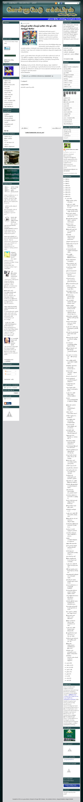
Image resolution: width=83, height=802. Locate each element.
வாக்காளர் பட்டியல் (68, 48)
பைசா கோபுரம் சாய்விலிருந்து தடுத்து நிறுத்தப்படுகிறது (71, 344)
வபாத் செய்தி (7, 104)
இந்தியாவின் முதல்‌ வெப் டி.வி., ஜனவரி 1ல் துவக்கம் (71, 231)
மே (67, 676)
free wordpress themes (51, 799)
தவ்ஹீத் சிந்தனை (13, 3)
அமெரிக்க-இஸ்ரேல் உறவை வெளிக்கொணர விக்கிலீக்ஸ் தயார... (72, 602)
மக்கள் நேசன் (7, 126)
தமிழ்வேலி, (69, 716)
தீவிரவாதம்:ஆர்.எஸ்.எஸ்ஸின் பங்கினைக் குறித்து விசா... (72, 339)
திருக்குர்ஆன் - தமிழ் (9, 379)
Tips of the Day (8, 106)
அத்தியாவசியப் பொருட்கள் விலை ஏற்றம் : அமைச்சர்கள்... (72, 245)
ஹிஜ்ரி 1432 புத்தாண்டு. (71, 543)
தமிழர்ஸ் (74, 715)
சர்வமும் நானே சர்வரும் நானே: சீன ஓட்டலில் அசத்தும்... (71, 456)
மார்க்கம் (6, 98)
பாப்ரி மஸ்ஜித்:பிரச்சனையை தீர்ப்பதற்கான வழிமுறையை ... (72, 597)
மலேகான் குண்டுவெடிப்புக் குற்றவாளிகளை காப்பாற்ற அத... (72, 451)
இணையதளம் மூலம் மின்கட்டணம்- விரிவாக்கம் (70, 617)
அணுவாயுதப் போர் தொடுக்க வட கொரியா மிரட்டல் (72, 437)
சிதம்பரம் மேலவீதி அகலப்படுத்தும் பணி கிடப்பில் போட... (71, 426)
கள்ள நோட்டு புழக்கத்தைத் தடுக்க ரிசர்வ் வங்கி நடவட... (72, 334)
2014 (66, 187)
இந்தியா (6, 82)
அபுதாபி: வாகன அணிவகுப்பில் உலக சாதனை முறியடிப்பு (71, 225)
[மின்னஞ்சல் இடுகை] (52, 76)
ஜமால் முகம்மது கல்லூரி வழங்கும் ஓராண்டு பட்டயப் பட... (71, 547)
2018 (66, 183)
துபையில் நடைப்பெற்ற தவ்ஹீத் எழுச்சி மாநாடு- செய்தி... (72, 581)
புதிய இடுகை (24, 128)
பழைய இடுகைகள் (56, 128)
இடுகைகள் (8, 371)
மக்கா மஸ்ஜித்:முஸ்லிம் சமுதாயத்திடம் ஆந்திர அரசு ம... (71, 362)
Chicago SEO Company (40, 799)
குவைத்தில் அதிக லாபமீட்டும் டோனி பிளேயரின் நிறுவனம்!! (71, 431)
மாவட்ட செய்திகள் (8, 100)
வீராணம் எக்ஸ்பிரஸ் (8, 118)
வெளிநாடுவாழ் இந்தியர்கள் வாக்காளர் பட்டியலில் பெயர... (72, 525)
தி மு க (6, 140)
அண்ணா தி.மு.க (8, 136)
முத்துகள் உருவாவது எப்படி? (72, 241)
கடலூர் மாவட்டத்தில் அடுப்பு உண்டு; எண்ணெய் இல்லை (71, 394)
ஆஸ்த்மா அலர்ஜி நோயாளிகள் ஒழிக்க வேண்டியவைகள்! (71, 307)
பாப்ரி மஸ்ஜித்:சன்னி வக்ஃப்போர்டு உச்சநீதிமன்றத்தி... (70, 421)
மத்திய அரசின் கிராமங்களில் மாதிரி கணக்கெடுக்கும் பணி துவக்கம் (10, 308)
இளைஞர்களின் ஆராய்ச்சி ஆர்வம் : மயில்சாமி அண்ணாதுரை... (71, 220)
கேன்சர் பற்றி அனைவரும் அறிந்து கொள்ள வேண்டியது (71, 502)
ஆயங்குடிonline (67, 68)
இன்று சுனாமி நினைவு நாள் (72, 283)
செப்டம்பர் (69, 667)
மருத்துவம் (6, 96)
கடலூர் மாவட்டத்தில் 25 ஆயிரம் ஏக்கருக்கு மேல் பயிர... (72, 565)
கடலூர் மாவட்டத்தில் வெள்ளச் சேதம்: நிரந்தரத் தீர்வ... (70, 629)
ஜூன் (68, 674)
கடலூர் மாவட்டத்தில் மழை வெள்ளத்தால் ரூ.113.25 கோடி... (72, 328)
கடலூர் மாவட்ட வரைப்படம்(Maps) (71, 54)
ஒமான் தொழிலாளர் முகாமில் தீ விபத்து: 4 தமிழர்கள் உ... (71, 380)
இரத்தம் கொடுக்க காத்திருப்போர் (71, 66)
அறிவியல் (6, 80)
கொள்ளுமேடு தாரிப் (8, 124)
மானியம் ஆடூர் (67, 84)
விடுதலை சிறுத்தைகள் (9, 146)
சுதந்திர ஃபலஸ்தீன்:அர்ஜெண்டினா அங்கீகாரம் (71, 540)
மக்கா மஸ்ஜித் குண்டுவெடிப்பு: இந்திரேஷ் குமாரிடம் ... (71, 256)
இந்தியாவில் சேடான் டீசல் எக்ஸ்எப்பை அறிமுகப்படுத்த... (71, 520)
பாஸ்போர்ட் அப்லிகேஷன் (69, 52)
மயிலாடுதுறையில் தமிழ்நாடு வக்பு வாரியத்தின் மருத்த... (72, 576)
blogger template (69, 799)
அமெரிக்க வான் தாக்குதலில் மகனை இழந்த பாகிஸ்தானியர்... (72, 652)
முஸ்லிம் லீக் (66, 133)
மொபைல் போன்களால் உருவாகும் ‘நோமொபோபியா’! (71, 274)
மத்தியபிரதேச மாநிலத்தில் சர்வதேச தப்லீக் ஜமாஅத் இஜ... (72, 318)
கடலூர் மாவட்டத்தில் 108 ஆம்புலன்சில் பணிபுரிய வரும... (71, 515)
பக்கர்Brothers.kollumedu (71, 150)
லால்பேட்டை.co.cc (68, 82)
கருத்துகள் (8, 374)
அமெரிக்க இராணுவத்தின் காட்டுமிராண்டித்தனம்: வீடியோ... (72, 486)
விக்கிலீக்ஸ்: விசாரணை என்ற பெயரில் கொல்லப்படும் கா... (71, 367)
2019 (66, 181)
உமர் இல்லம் (6, 114)
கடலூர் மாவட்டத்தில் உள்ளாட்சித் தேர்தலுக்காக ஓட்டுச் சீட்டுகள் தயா (10, 324)
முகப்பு (5, 3)
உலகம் (5, 86)
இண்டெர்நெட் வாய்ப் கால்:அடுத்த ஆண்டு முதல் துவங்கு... (71, 462)
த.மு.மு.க (66, 137)
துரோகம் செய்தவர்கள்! (71, 270)
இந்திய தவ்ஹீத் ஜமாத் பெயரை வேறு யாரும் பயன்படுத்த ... (71, 560)
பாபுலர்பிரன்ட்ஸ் (67, 135)
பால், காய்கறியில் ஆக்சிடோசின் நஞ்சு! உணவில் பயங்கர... (71, 302)
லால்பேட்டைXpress (68, 80)
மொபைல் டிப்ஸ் (7, 102)
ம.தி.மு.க (6, 144)
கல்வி (5, 88)
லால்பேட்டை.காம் (67, 86)
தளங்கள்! (34, 3)
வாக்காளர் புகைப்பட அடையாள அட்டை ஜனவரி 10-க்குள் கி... (71, 280)
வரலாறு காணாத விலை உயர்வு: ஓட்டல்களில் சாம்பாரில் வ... (71, 323)
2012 (66, 192)
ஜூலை (68, 671)
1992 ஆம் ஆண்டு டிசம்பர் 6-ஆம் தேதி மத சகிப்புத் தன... (72, 570)
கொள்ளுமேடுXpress (25, 799)
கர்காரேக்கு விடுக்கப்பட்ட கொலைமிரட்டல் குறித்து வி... (72, 496)
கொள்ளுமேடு (7, 90)
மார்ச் (68, 680)
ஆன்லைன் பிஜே (67, 129)
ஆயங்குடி (66, 78)
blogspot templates (61, 799)
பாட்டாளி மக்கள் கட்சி (9, 142)
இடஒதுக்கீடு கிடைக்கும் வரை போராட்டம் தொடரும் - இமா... (71, 634)
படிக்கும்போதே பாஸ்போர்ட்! (72, 467)
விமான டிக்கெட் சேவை (24, 3)
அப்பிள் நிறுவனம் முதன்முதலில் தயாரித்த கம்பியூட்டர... (72, 552)
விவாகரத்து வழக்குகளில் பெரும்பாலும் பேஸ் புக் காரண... (71, 608)
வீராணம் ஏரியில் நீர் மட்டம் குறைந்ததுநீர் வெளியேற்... (71, 586)
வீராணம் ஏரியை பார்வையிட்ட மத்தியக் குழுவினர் (71, 372)
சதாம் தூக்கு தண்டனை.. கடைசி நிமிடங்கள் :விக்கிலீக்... (71, 471)
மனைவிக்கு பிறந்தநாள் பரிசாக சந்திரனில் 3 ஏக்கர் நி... (71, 534)
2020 (66, 179)
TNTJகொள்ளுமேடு (8, 116)
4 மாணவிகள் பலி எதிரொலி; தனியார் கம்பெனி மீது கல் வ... (71, 312)
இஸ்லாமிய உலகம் (8, 84)
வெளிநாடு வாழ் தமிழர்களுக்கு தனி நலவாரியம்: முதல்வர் (71, 477)
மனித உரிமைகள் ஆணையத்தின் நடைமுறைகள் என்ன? (71, 491)
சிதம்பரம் (66, 64)
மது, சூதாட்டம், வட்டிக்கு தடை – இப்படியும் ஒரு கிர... (71, 356)
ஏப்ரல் (68, 678)
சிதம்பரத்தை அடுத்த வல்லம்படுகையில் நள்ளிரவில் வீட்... (70, 442)
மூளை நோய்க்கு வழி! (71, 556)
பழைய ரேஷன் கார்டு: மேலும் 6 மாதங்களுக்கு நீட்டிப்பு (72, 389)
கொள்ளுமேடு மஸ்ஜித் (68, 58)
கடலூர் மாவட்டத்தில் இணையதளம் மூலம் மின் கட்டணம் (72, 206)
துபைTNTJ (66, 72)
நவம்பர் (68, 663)
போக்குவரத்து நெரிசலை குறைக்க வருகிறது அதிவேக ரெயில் (71, 592)
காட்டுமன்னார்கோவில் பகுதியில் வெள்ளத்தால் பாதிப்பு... (72, 250)
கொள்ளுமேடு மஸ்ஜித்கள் (9, 120)
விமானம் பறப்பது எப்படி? (71, 376)
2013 (66, 190)
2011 (66, 194)
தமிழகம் (6, 92)
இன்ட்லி (65, 716)
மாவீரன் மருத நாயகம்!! (71, 465)
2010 (66, 196)
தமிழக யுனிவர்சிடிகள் (68, 50)
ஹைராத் (6, 122)
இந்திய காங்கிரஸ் (8, 138)
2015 (66, 185)
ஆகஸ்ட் (68, 669)
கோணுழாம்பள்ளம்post (69, 74)
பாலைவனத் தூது (67, 70)
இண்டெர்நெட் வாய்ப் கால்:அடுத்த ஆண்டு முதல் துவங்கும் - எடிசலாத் (10, 292)
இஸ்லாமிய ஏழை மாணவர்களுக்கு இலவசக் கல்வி (70, 296)
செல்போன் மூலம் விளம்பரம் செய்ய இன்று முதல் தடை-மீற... (72, 640)
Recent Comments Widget (9, 41)
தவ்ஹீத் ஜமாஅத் (67, 131)
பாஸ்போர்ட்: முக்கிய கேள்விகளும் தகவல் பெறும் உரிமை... (71, 287)
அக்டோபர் (69, 665)
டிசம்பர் (68, 198)
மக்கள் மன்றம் (7, 94)
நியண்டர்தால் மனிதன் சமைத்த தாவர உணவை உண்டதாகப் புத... (72, 215)
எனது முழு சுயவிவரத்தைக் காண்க (70, 173)
